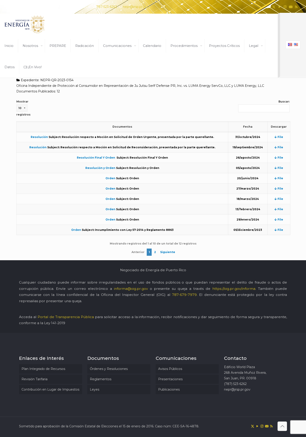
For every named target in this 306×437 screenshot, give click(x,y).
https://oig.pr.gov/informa (233, 288)
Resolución (39, 137)
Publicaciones (169, 389)
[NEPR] (24, 24)
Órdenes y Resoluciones (109, 369)
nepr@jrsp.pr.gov (136, 7)
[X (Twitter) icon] (274, 7)
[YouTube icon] (279, 7)
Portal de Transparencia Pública (66, 317)
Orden (110, 178)
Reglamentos (100, 379)
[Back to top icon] (282, 426)
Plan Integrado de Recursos (43, 369)
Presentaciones (170, 379)
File (280, 137)
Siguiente (167, 252)
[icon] (290, 7)
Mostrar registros (23, 108)
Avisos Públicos (170, 369)
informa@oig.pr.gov (131, 288)
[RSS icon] (296, 7)
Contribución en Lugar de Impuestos (50, 389)
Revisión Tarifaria (34, 379)
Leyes (94, 389)
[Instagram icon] (285, 7)
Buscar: (284, 101)
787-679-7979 (184, 295)
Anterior (137, 252)
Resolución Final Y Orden (96, 157)
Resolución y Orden (100, 168)
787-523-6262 (106, 7)
